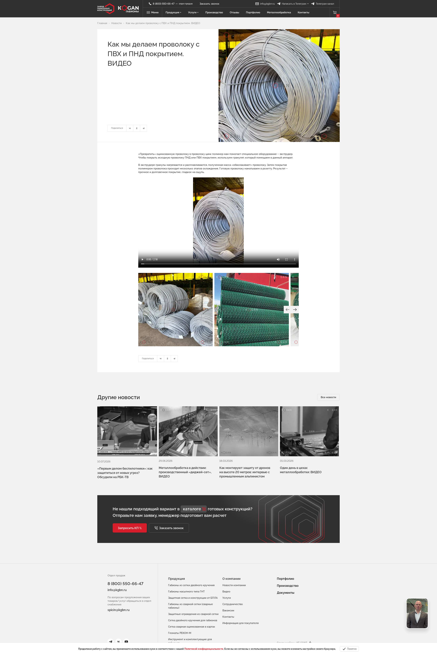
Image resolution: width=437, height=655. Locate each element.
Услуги (192, 12)
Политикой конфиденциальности (203, 648)
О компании (231, 578)
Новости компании (234, 585)
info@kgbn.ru (117, 590)
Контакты (303, 12)
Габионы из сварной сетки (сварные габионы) (190, 606)
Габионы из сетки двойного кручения (191, 585)
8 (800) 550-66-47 (125, 583)
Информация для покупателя (240, 623)
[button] (130, 528)
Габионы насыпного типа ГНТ (186, 591)
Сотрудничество (232, 604)
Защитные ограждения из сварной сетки (193, 614)
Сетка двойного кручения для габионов (192, 620)
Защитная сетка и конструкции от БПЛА (193, 597)
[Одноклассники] (136, 128)
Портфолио (253, 12)
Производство (214, 12)
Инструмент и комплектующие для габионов (190, 641)
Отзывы (234, 12)
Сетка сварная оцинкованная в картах (191, 626)
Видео (226, 591)
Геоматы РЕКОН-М (179, 633)
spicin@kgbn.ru (119, 610)
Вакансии (228, 610)
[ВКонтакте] (129, 128)
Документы (285, 592)
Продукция (172, 12)
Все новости (328, 397)
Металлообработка (279, 12)
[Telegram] (143, 128)
